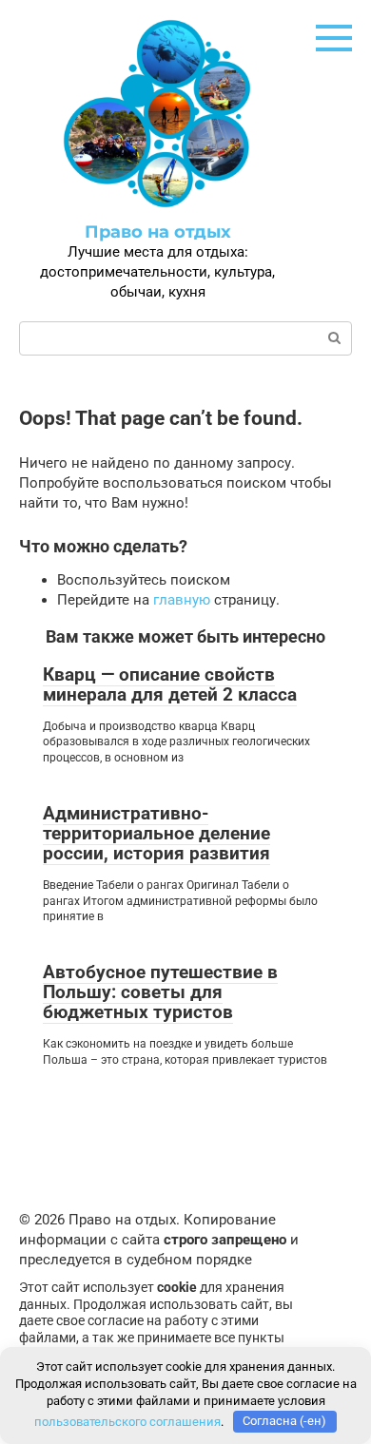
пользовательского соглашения (127, 1421)
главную (181, 599)
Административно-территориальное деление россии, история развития (156, 833)
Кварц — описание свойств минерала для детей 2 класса (170, 684)
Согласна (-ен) (284, 1421)
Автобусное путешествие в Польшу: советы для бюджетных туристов (160, 992)
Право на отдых (158, 231)
